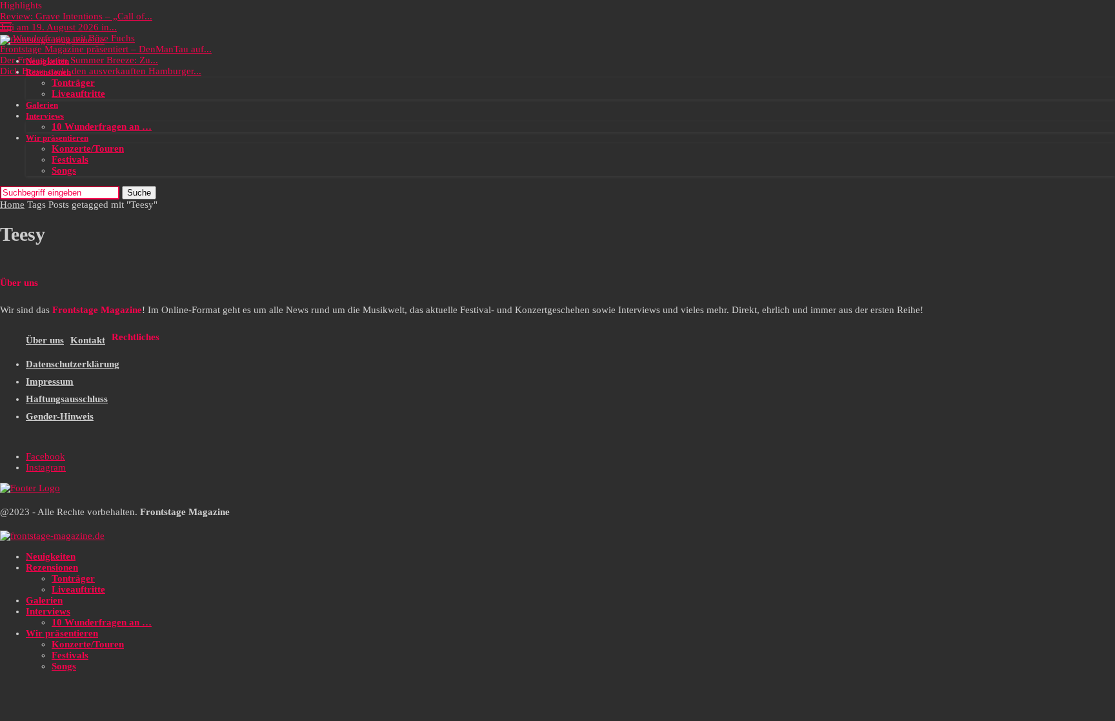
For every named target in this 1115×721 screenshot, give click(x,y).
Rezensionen (48, 72)
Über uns (45, 340)
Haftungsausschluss (67, 399)
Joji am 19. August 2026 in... (58, 27)
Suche (139, 193)
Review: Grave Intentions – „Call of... (76, 16)
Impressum (50, 381)
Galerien (42, 105)
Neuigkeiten (47, 61)
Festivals (70, 159)
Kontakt (87, 340)
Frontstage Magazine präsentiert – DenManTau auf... (106, 49)
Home (12, 204)
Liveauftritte (78, 93)
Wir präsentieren (57, 138)
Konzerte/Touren (88, 148)
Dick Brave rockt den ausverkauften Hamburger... (100, 71)
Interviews (45, 116)
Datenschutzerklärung (72, 364)
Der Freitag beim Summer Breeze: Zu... (79, 60)
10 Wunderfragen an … (102, 126)
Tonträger (73, 82)
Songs (64, 170)
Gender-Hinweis (60, 416)
